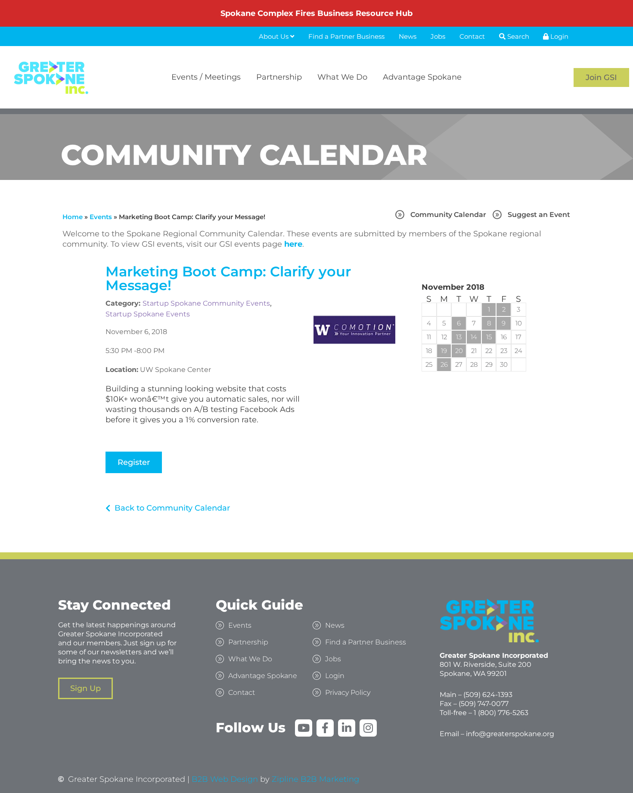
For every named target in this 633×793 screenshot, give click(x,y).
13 (459, 337)
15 (489, 337)
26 (444, 364)
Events (101, 217)
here (293, 244)
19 (444, 351)
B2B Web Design (225, 779)
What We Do (342, 77)
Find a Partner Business (346, 36)
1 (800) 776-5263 (501, 713)
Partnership (279, 77)
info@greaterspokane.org (510, 734)
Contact (472, 36)
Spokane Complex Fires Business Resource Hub (316, 13)
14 (474, 337)
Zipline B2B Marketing (315, 779)
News (407, 36)
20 (459, 351)
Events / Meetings (206, 77)
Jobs (438, 36)
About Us (274, 36)
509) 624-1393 (488, 695)
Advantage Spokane (422, 77)
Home (72, 217)
